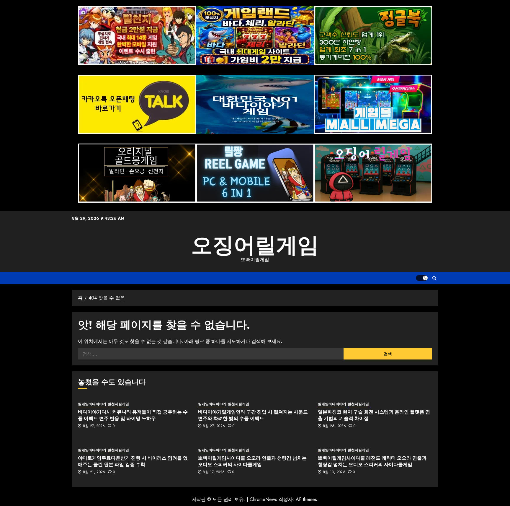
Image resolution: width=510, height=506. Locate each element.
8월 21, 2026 (94, 472)
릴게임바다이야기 (92, 404)
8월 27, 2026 (94, 426)
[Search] (434, 278)
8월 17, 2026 (214, 472)
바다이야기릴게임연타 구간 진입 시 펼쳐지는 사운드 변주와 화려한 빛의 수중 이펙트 (253, 415)
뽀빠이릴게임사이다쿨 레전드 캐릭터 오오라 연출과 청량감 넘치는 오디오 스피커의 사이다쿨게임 (372, 461)
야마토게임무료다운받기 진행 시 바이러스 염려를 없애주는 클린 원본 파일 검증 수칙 (133, 461)
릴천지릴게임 (118, 404)
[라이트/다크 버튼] (422, 278)
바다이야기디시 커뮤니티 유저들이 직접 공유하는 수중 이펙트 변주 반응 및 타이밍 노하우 (133, 415)
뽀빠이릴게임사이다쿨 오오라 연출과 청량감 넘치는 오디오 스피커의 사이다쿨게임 (252, 461)
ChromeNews (263, 499)
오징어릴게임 (255, 245)
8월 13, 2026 (334, 472)
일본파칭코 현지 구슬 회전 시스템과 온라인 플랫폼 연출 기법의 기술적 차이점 (374, 415)
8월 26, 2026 (334, 426)
